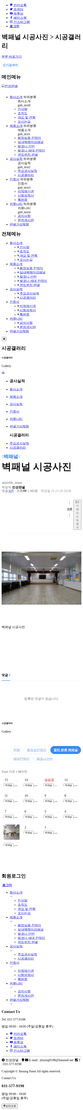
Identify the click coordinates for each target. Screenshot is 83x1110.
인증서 (14, 179)
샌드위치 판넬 (28, 154)
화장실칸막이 (36, 750)
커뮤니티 (16, 204)
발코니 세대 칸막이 (31, 150)
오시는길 (24, 121)
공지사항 (24, 216)
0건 (11, 491)
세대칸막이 (21, 758)
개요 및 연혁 (26, 117)
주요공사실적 (27, 171)
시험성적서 (26, 195)
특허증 (22, 199)
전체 (16, 750)
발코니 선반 (26, 146)
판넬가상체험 (19, 224)
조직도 (22, 113)
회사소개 (16, 97)
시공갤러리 (26, 175)
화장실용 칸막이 (29, 138)
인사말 (22, 109)
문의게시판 (26, 220)
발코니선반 (45, 758)
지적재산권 (26, 191)
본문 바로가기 (12, 56)
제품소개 (16, 126)
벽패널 (66, 750)
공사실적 (16, 159)
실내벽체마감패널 (31, 142)
